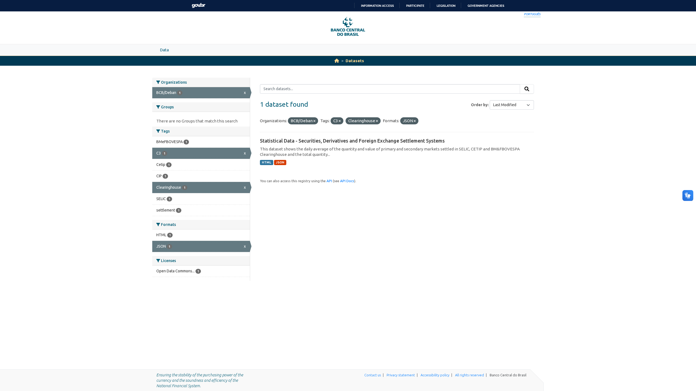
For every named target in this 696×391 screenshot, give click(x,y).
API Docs (347, 181)
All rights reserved (469, 375)
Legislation (446, 6)
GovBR (198, 5)
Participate (415, 6)
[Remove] (314, 121)
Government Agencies (486, 6)
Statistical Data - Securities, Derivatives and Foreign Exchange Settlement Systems (352, 140)
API (329, 181)
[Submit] (527, 89)
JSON (280, 162)
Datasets (355, 60)
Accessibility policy (435, 375)
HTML (266, 162)
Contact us (372, 375)
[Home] (336, 60)
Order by (479, 105)
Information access (377, 6)
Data (164, 50)
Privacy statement (401, 375)
